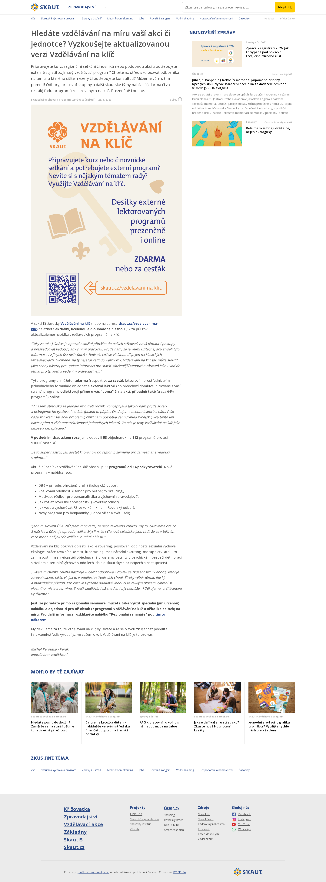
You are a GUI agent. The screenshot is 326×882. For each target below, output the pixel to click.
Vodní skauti (205, 839)
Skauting (169, 815)
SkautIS (73, 839)
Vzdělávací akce (83, 824)
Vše (33, 18)
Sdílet (173, 99)
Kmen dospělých (208, 834)
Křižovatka (77, 809)
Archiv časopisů (174, 830)
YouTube (244, 824)
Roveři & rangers (160, 18)
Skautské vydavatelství (144, 819)
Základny (75, 832)
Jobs (141, 18)
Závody (134, 829)
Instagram (244, 819)
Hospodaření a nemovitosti (216, 18)
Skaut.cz (74, 847)
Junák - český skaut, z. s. (93, 872)
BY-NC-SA (179, 872)
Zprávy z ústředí (91, 18)
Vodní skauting (185, 18)
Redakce (269, 18)
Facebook (244, 814)
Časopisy (244, 18)
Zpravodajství (81, 7)
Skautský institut (140, 824)
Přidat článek (287, 18)
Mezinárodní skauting (120, 18)
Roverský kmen (173, 820)
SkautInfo (204, 814)
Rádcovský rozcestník (211, 824)
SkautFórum (205, 819)
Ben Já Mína (171, 825)
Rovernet (204, 829)
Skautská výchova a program (58, 18)
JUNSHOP (136, 814)
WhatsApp (244, 829)
